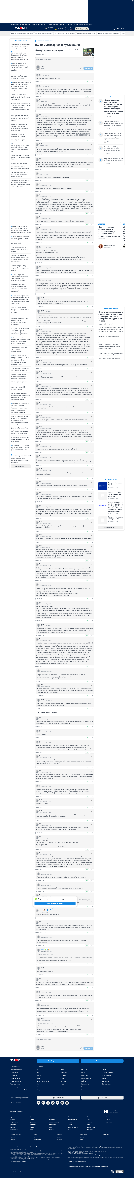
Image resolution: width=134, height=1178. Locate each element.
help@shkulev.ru (22, 1161)
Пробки (59, 29)
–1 (92, 294)
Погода (43, 24)
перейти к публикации (45, 41)
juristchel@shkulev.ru (52, 1160)
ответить (39, 81)
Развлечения (85, 1084)
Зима (62, 1069)
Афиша (62, 24)
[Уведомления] (118, 28)
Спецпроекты (106, 1084)
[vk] (43, 1103)
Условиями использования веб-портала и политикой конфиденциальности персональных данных (94, 1155)
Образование (65, 1090)
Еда (38, 1084)
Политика (84, 1075)
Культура (63, 1075)
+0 (87, 81)
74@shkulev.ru (30, 1158)
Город (38, 1078)
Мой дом (63, 1081)
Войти (42, 68)
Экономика (105, 1081)
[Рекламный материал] (82, 28)
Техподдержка (15, 1084)
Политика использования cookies (77, 1161)
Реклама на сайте (16, 1069)
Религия (84, 1087)
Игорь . (42, 949)
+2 (87, 263)
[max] (53, 1103)
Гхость (41, 910)
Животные (40, 1087)
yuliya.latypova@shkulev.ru (105, 1146)
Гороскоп (69, 24)
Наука (62, 1084)
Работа (83, 1081)
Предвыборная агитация (18, 1087)
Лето (62, 1078)
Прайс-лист (14, 1072)
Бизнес (39, 1072)
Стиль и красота (107, 1072)
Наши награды (15, 1078)
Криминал (64, 1072)
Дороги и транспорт (43, 1081)
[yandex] (67, 1103)
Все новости (21, 41)
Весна (39, 1075)
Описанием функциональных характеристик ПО (80, 1153)
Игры (86, 24)
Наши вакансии (15, 1081)
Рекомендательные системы (75, 1164)
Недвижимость (15, 24)
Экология (105, 1078)
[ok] (48, 1103)
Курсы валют (78, 24)
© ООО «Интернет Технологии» (18, 1172)
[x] (57, 1103)
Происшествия (86, 1078)
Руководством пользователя (75, 1152)
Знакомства (36, 24)
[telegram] (38, 1103)
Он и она (84, 1069)
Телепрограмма (53, 24)
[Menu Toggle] (11, 28)
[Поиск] (113, 28)
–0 (92, 81)
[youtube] (62, 1103)
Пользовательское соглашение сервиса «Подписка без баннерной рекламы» (88, 1166)
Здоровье (40, 1090)
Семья (83, 1090)
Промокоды (26, 24)
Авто (38, 1069)
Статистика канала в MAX (18, 1090)
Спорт (104, 1069)
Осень (83, 1072)
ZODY (90, 24)
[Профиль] (122, 28)
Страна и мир (106, 1075)
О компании (14, 1075)
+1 (87, 180)
